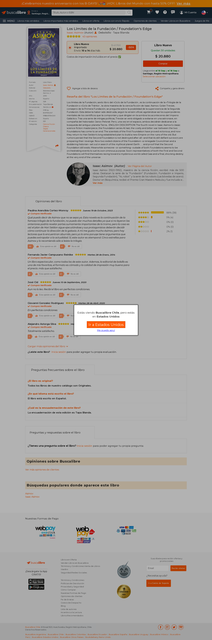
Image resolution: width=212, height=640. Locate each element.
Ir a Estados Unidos (106, 324)
